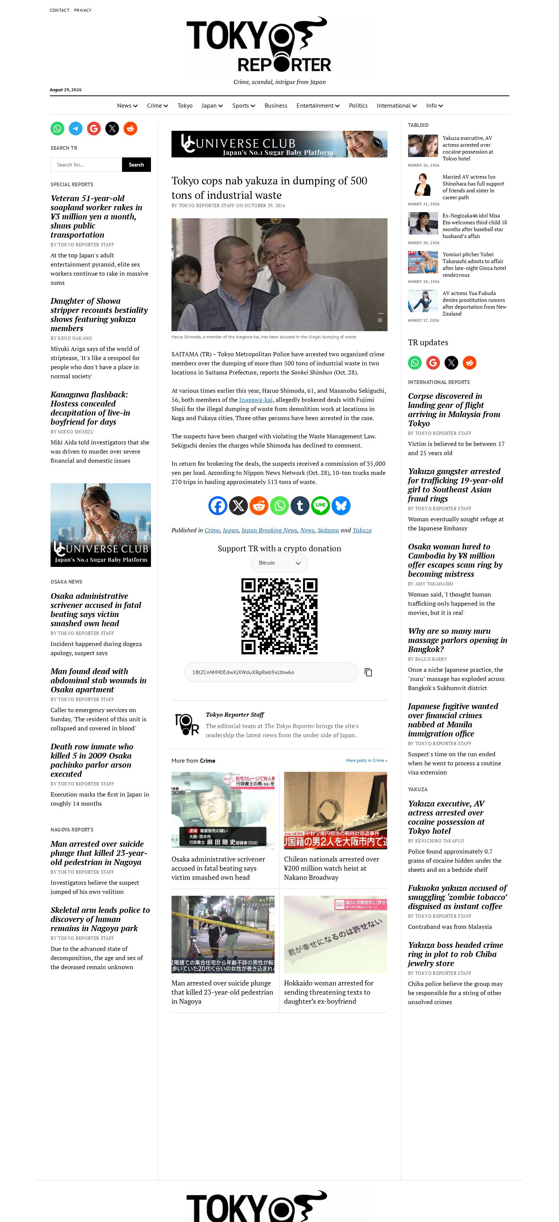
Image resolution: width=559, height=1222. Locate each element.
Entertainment (315, 105)
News (124, 105)
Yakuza (362, 530)
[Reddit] (258, 505)
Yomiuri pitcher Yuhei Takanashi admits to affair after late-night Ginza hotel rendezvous (474, 264)
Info (431, 105)
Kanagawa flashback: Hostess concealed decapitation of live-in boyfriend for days (90, 408)
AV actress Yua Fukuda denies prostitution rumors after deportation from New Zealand (475, 303)
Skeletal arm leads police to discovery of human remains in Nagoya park (100, 919)
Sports (240, 105)
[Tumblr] (300, 505)
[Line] (320, 505)
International (394, 105)
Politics (358, 105)
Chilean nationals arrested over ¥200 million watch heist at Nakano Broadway (331, 868)
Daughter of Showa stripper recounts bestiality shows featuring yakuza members (99, 314)
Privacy (83, 10)
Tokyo (185, 105)
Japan (209, 105)
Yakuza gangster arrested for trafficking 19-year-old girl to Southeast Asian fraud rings (455, 485)
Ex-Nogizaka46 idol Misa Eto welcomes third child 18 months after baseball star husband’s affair (475, 226)
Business (276, 105)
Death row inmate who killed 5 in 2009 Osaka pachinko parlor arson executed (92, 760)
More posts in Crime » (366, 760)
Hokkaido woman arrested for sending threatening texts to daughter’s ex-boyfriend (328, 992)
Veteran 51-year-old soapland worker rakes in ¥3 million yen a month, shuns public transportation (96, 216)
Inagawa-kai (256, 399)
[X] (238, 505)
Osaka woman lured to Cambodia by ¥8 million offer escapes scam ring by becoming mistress (455, 560)
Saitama (328, 530)
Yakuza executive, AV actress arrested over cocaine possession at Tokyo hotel (468, 148)
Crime (154, 105)
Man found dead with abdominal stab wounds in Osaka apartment (98, 680)
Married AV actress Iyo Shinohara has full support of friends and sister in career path (473, 187)
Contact (60, 10)
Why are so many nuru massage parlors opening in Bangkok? (457, 640)
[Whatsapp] (279, 505)
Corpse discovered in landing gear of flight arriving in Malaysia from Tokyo (454, 409)
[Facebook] (217, 505)
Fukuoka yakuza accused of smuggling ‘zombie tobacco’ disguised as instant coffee (457, 897)
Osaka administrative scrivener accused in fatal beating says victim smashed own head (96, 609)
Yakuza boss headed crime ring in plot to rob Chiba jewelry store (455, 954)
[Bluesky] (341, 505)
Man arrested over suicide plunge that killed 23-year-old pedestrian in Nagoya (99, 853)
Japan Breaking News (269, 530)
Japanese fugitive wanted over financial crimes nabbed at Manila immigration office (453, 719)
